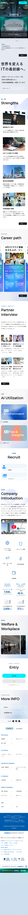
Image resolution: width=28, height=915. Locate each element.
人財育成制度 (19, 791)
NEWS (2, 806)
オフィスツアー (4, 795)
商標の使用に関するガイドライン (11, 820)
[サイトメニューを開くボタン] (26, 5)
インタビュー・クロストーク (6, 755)
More (22, 55)
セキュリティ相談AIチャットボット (7, 845)
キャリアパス (19, 754)
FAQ (17, 806)
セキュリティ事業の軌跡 (5, 854)
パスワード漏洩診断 (4, 843)
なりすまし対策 (19, 851)
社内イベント (19, 795)
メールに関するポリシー (21, 817)
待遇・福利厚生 (4, 791)
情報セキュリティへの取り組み (9, 817)
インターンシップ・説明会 (20, 768)
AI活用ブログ (19, 780)
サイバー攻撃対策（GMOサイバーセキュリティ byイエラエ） (11, 849)
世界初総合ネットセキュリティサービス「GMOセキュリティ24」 (12, 840)
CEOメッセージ (19, 739)
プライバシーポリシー (18, 815)
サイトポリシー (9, 815)
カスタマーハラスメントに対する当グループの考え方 (15, 821)
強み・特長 (3, 743)
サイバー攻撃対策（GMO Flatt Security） (8, 851)
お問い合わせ (20, 820)
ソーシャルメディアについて (15, 818)
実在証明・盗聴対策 (4, 847)
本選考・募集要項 (5, 767)
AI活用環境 (3, 780)
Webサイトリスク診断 (13, 843)
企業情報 (3, 739)
